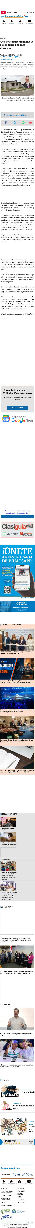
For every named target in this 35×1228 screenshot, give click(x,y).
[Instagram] (32, 1174)
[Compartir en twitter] (15, 123)
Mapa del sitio (7, 1192)
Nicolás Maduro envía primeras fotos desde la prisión (16, 1034)
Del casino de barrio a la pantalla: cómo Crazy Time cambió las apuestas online (16, 741)
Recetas (21, 1200)
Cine (19, 1197)
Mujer (20, 1194)
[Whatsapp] (14, 1174)
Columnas (5, 1080)
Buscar (4, 1188)
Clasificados (6, 1195)
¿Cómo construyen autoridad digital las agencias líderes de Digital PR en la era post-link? (17, 771)
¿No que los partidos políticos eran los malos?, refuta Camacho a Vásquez (17, 1066)
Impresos (21, 1203)
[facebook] (19, 1174)
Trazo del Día (6, 859)
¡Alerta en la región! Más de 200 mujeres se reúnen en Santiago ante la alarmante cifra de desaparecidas (10, 895)
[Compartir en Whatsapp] (23, 123)
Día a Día (21, 1191)
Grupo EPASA (6, 1202)
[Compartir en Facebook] (5, 123)
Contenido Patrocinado (11, 625)
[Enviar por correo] (30, 123)
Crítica (21, 1188)
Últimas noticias (9, 814)
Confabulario (5, 1004)
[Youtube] (27, 1174)
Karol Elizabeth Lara (6, 57)
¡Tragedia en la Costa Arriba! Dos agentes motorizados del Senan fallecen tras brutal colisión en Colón (15, 940)
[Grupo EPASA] (7, 1217)
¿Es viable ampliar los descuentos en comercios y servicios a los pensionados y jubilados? (17, 972)
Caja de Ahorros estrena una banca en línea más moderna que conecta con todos (17, 711)
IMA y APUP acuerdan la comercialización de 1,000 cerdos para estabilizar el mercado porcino (9, 875)
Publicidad (5, 1199)
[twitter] (23, 1174)
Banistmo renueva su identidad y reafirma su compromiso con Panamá (16, 653)
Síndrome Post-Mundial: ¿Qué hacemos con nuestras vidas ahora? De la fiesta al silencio (16, 682)
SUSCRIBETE (17, 408)
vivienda (29, 267)
